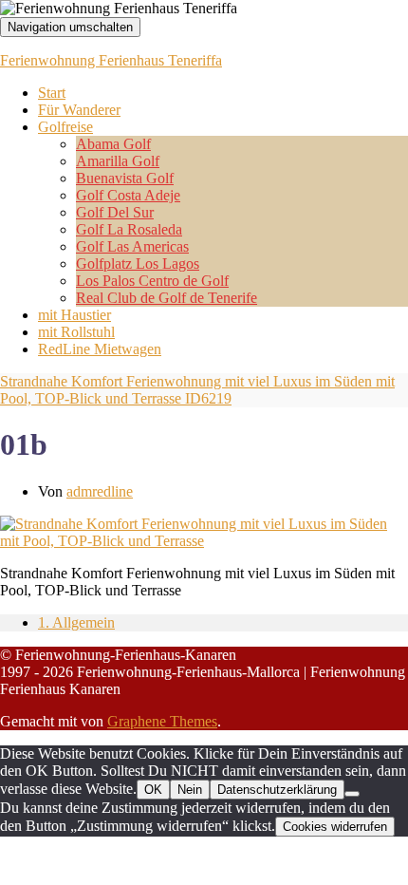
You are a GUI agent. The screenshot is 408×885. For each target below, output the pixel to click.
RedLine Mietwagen (99, 349)
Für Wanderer (79, 110)
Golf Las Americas (132, 246)
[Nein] (352, 794)
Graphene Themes (162, 721)
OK (153, 789)
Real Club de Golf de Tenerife (166, 298)
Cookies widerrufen (335, 826)
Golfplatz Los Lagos (137, 263)
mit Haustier (74, 315)
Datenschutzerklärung (277, 789)
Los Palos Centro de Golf (152, 281)
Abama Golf (113, 144)
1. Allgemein (76, 622)
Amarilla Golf (117, 161)
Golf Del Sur (115, 212)
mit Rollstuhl (76, 332)
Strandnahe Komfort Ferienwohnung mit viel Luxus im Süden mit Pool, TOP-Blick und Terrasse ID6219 (197, 389)
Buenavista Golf (125, 178)
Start (51, 93)
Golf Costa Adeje (128, 195)
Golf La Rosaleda (129, 229)
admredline (99, 491)
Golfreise (65, 127)
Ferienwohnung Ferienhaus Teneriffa (111, 60)
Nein (189, 789)
